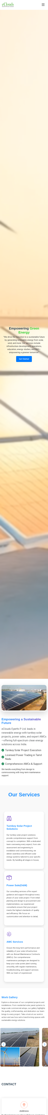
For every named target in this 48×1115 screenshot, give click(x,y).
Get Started (24, 359)
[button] (3, 1044)
